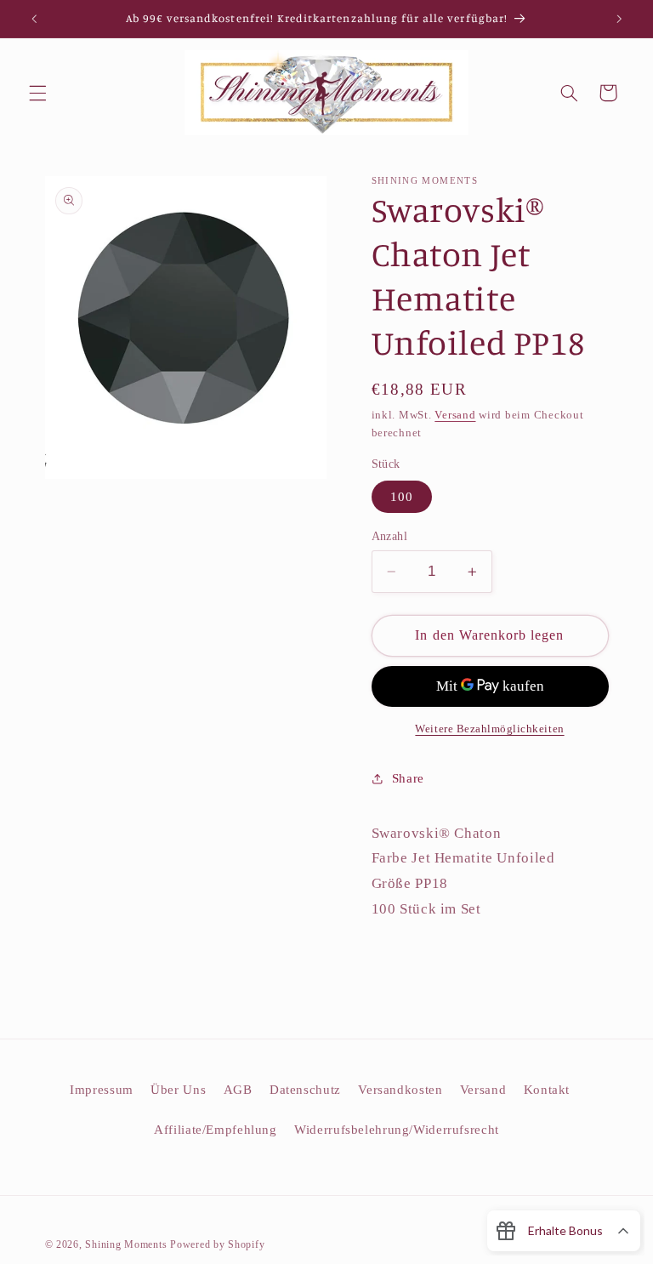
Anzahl (390, 536)
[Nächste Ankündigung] (619, 18)
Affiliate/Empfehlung (215, 1129)
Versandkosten (400, 1089)
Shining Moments (127, 1244)
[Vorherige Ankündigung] (34, 18)
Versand (454, 415)
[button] (37, 92)
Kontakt (547, 1089)
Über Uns (178, 1089)
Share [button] (408, 778)
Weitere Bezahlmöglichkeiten (489, 729)
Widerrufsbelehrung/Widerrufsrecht (396, 1129)
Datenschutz (305, 1089)
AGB (238, 1089)
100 (401, 497)
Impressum (101, 1089)
